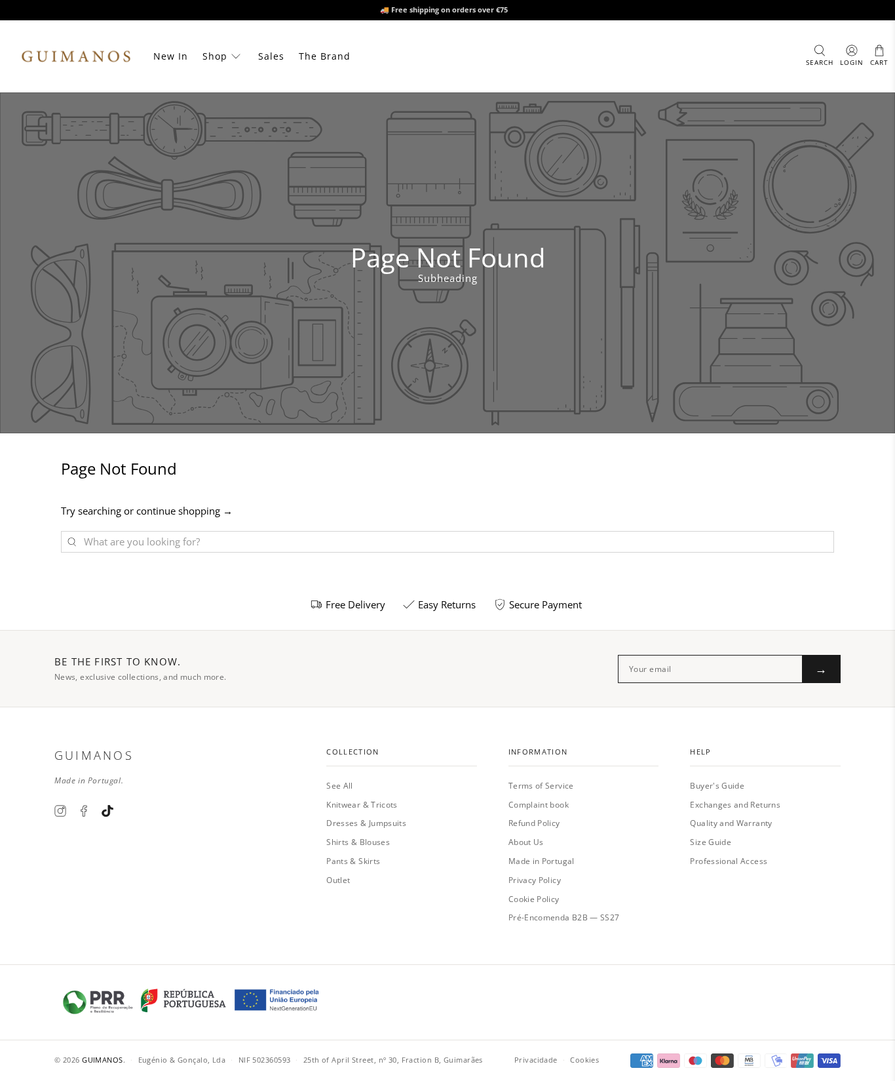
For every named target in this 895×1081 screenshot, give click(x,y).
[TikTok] (107, 811)
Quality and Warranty (731, 823)
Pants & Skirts (353, 861)
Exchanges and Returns (735, 804)
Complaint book (538, 804)
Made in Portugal (541, 861)
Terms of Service (541, 785)
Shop (214, 56)
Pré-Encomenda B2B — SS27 (564, 917)
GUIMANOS (102, 1060)
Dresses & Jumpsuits (366, 823)
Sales (271, 56)
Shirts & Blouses (358, 842)
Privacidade (536, 1060)
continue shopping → (184, 510)
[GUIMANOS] (76, 56)
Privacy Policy (534, 880)
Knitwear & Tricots (361, 804)
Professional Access (728, 861)
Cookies (584, 1060)
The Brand (325, 56)
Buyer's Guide (717, 785)
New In (170, 56)
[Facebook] (84, 811)
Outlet (338, 880)
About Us (526, 842)
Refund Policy (534, 823)
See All (339, 785)
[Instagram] (60, 811)
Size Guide (710, 842)
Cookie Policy (534, 899)
